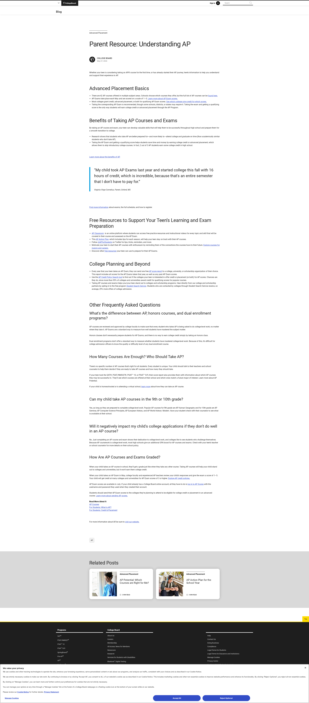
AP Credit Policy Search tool (110, 277)
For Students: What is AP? (100, 507)
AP (92, 541)
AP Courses (94, 504)
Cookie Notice (23, 692)
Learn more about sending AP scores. (112, 496)
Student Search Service (136, 286)
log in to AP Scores (196, 484)
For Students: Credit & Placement (103, 510)
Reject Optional (226, 698)
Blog (59, 11)
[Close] (305, 667)
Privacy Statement (51, 692)
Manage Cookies (12, 698)
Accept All (177, 698)
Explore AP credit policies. (179, 478)
